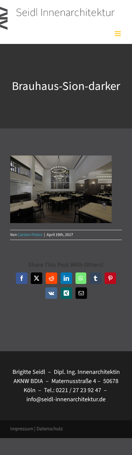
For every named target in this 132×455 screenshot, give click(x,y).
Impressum (21, 428)
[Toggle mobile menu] (118, 33)
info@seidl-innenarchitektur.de (66, 399)
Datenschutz (50, 428)
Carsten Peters (30, 235)
